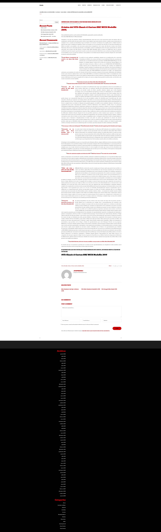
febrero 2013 (63, 430)
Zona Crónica (72, 23)
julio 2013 (64, 426)
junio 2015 (63, 391)
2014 (64, 265)
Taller (64, 521)
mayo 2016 (63, 374)
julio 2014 (64, 407)
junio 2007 (63, 481)
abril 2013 (63, 428)
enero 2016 (63, 381)
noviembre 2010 (62, 470)
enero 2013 (63, 433)
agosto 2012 (63, 440)
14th (62, 265)
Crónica (72, 265)
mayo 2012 (63, 442)
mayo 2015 (63, 393)
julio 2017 (64, 363)
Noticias (64, 516)
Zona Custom (63, 528)
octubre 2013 (63, 423)
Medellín (79, 265)
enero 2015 (63, 398)
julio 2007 (63, 479)
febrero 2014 (63, 416)
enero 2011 (63, 467)
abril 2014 (63, 412)
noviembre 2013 (62, 421)
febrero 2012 (63, 447)
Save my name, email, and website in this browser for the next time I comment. (80, 324)
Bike (66, 265)
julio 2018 (64, 356)
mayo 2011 (63, 460)
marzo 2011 (63, 463)
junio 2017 (63, 365)
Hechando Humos (62, 514)
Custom (76, 265)
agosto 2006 (63, 495)
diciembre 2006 (62, 491)
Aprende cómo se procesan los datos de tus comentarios (95, 330)
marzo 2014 (63, 414)
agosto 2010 (63, 472)
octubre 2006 (63, 493)
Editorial (64, 507)
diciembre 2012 (62, 435)
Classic (69, 265)
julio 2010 (63, 474)
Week (83, 265)
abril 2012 (63, 444)
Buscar (41, 20)
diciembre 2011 (62, 449)
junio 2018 (63, 358)
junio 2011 (63, 458)
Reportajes (63, 519)
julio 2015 (64, 388)
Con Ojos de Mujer (62, 505)
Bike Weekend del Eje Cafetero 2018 (49, 30)
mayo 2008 (63, 477)
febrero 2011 (63, 465)
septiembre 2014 (62, 405)
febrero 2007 (63, 488)
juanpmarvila (65, 23)
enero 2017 (63, 367)
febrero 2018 (63, 360)
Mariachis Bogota (43, 43)
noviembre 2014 (62, 400)
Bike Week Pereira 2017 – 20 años (48, 36)
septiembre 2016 (62, 370)
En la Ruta (64, 509)
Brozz (64, 502)
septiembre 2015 (62, 386)
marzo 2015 (63, 395)
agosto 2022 (63, 353)
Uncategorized (62, 523)
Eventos (64, 512)
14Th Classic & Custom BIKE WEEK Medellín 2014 (84, 254)
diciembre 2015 (62, 384)
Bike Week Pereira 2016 (51, 51)
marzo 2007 (63, 486)
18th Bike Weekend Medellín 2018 (48, 32)
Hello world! (43, 27)
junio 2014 (63, 409)
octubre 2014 (63, 402)
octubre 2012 (63, 437)
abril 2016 (63, 377)
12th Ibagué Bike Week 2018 (47, 34)
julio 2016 (64, 372)
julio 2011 (64, 456)
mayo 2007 (63, 484)
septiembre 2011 (62, 451)
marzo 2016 (63, 379)
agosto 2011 (63, 454)
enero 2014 (63, 419)
